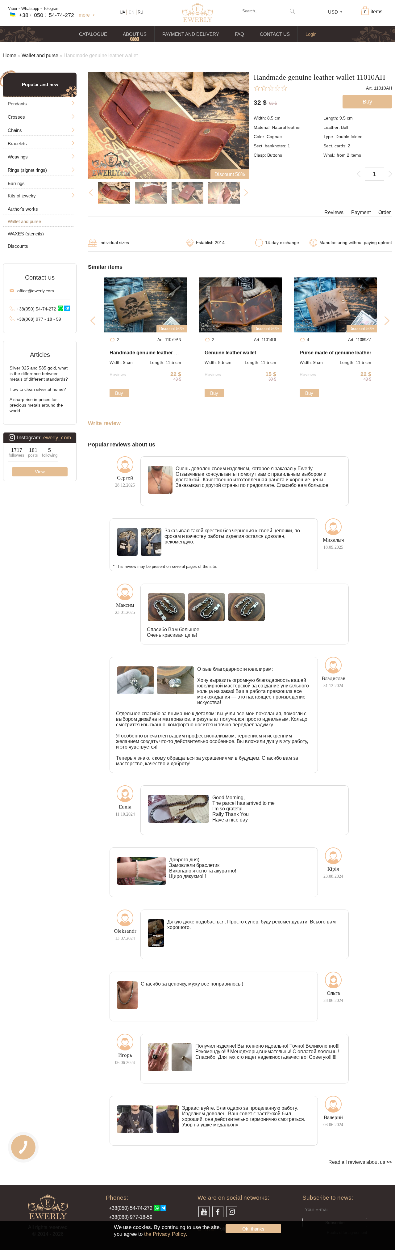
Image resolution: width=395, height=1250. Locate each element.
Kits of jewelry (22, 195)
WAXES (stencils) (26, 233)
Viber (12, 8)
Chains (15, 130)
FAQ (239, 34)
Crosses (16, 117)
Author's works (23, 209)
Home (9, 55)
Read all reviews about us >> (360, 1162)
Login (311, 34)
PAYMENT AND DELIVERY (190, 34)
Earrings (16, 183)
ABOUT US (135, 34)
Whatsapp (30, 8)
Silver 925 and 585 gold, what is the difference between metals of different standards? (39, 373)
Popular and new (40, 84)
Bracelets (17, 143)
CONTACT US (275, 34)
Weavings (18, 156)
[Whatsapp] (60, 308)
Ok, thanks (253, 1228)
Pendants (17, 103)
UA (122, 12)
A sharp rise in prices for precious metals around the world (36, 405)
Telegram (51, 8)
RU (140, 12)
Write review (104, 423)
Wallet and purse (40, 55)
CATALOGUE (93, 34)
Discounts (18, 246)
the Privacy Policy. (165, 1234)
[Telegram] (67, 308)
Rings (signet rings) (27, 170)
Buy (119, 393)
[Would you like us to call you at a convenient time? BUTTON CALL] (23, 1147)
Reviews (333, 212)
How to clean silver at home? (38, 389)
